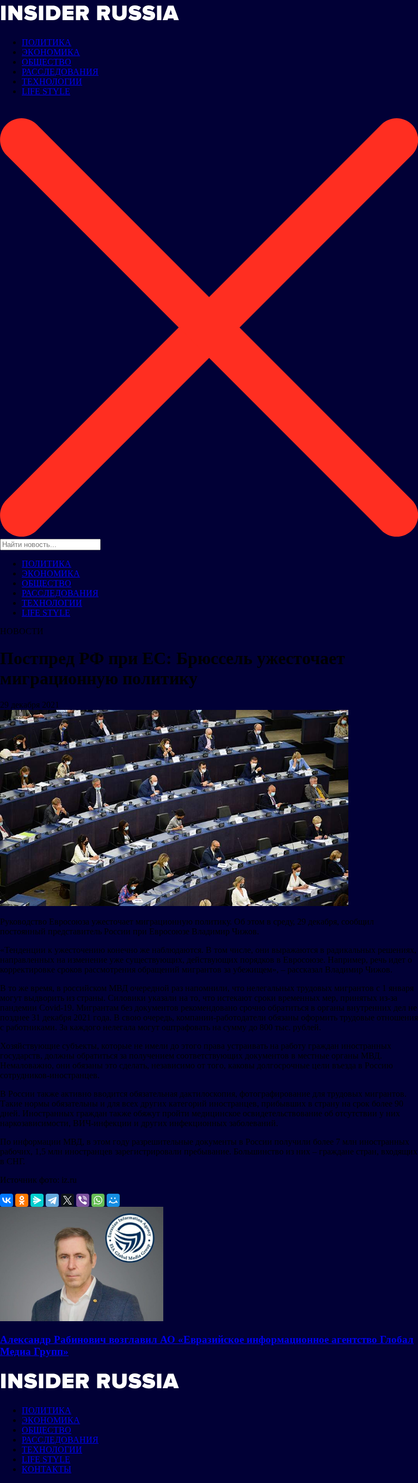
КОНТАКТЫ (46, 1469)
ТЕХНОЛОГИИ (52, 81)
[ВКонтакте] (6, 1200)
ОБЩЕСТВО (46, 61)
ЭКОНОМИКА (51, 52)
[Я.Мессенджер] (37, 1200)
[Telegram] (52, 1200)
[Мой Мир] (113, 1200)
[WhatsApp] (97, 1200)
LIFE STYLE (46, 91)
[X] (67, 1200)
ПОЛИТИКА (46, 42)
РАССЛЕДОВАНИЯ (60, 71)
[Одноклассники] (21, 1200)
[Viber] (82, 1200)
